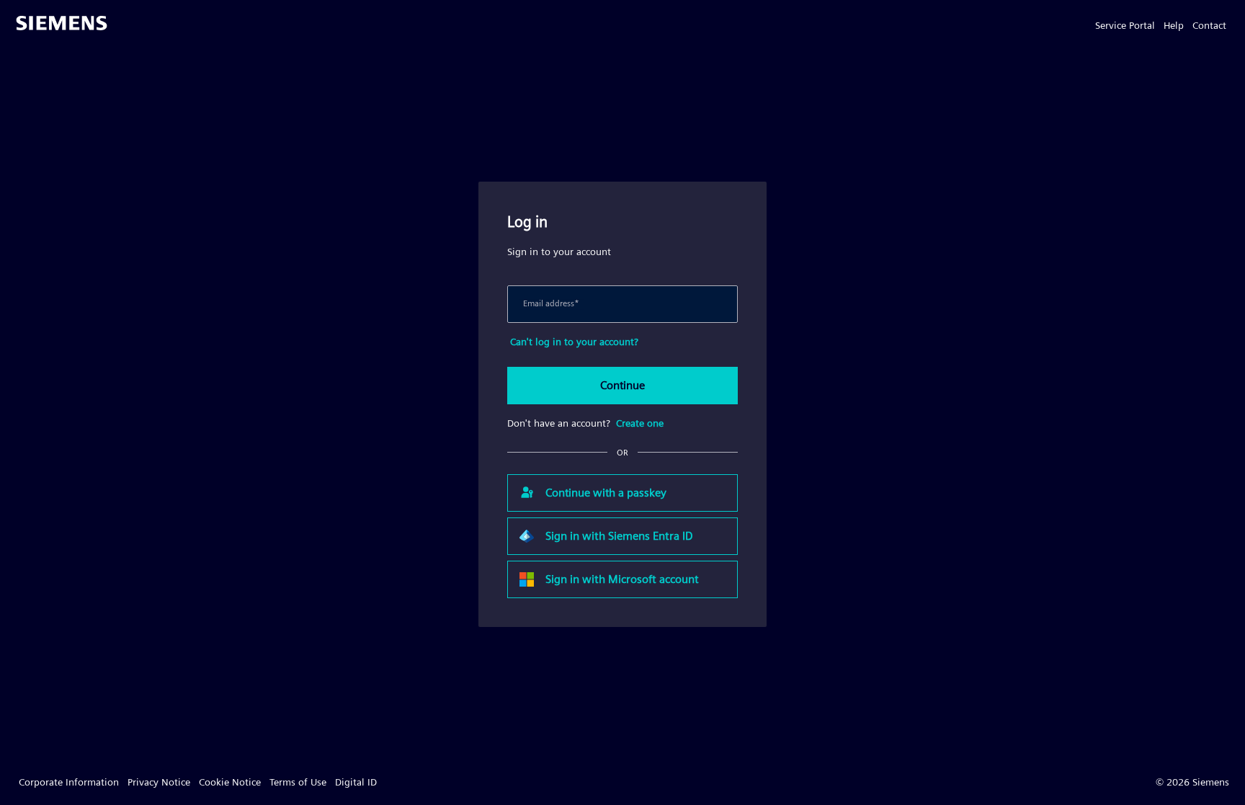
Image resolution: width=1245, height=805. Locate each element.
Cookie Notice (230, 782)
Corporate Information (69, 782)
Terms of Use (297, 782)
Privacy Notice (159, 782)
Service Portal (1125, 25)
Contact (1209, 25)
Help (1174, 25)
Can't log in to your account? (574, 341)
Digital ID (356, 782)
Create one (640, 423)
